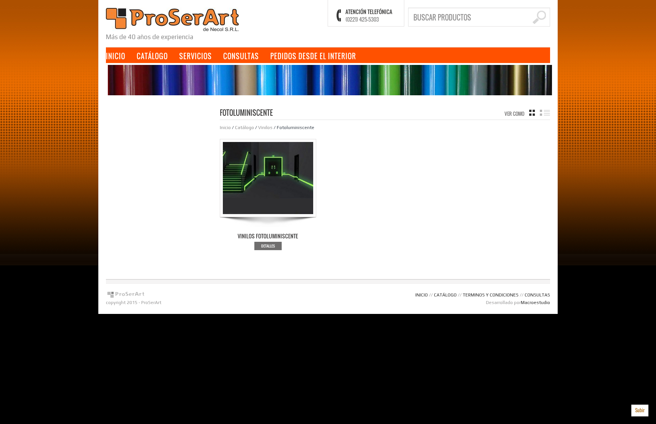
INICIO (115, 56)
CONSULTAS (241, 56)
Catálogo (244, 127)
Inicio (225, 127)
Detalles (268, 246)
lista (545, 113)
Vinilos (265, 127)
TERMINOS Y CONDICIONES (491, 295)
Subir (640, 410)
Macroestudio (535, 302)
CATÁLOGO (152, 56)
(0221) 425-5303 (362, 19)
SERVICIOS (195, 56)
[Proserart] (172, 19)
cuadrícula (532, 113)
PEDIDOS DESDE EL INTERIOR (313, 56)
